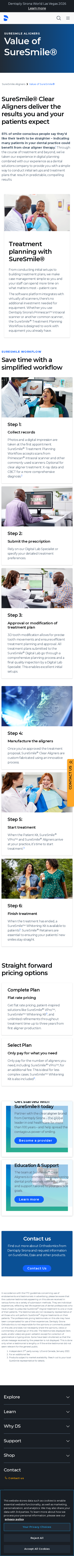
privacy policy (14, 1519)
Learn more (37, 8)
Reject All (37, 1537)
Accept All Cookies (37, 1548)
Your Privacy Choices (37, 1526)
